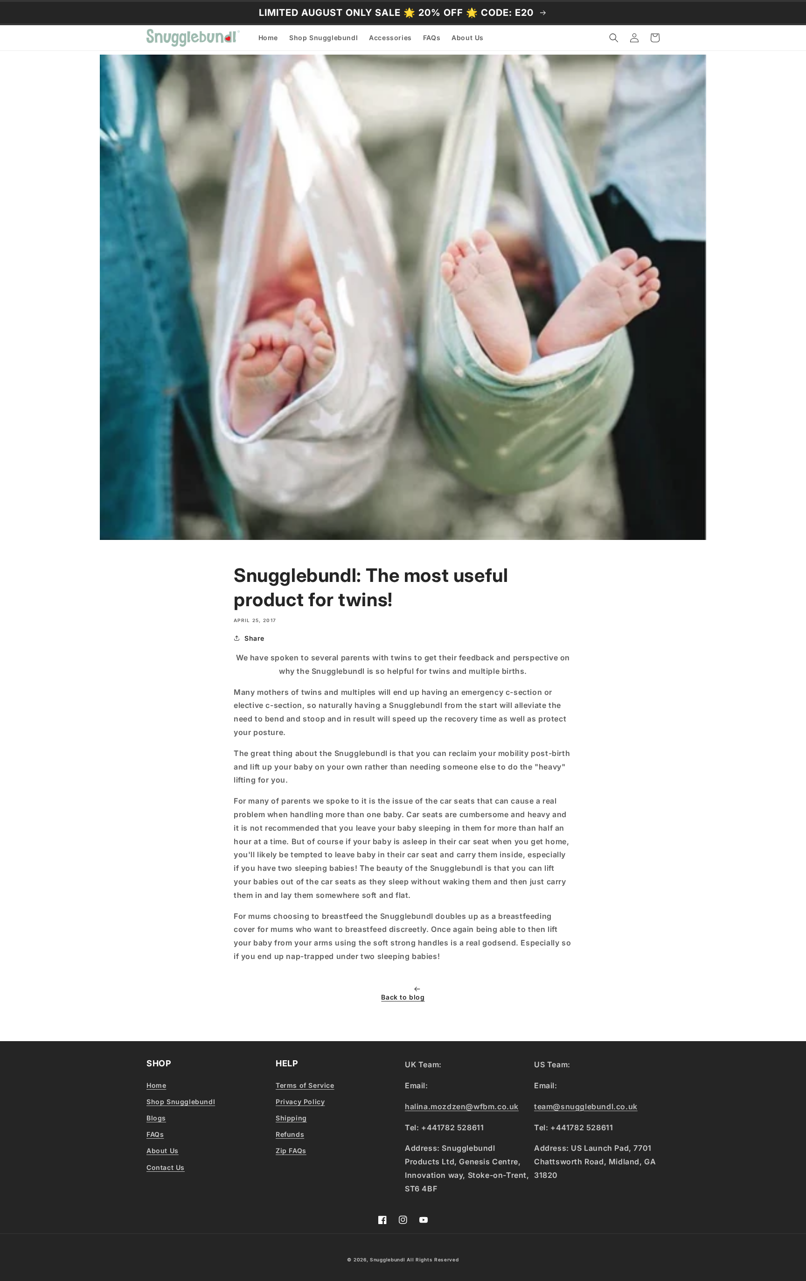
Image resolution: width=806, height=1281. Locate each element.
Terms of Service (305, 1085)
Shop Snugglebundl (180, 1102)
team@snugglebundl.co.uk (586, 1106)
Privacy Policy (300, 1102)
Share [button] (254, 638)
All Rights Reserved (433, 1259)
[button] (614, 38)
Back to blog (402, 997)
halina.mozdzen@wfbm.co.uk (462, 1106)
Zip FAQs (291, 1151)
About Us (162, 1151)
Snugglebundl (388, 1259)
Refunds (290, 1134)
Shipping (291, 1118)
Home (156, 1085)
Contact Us (165, 1167)
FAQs (155, 1134)
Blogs (156, 1118)
